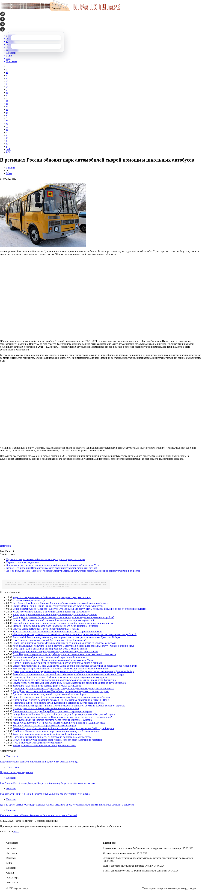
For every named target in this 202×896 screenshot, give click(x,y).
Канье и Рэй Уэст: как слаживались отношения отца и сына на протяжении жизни (57, 631)
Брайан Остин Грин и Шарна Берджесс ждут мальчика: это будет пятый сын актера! (51, 568)
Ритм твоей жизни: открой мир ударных (65, 584)
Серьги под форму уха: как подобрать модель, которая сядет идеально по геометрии (38, 582)
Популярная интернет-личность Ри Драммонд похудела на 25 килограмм (52, 737)
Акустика (11, 853)
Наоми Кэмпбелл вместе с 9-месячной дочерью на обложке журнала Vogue (53, 660)
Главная (10, 167)
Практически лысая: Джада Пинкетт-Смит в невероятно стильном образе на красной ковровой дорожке (69, 705)
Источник (5, 545)
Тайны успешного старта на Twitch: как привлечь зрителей (27, 584)
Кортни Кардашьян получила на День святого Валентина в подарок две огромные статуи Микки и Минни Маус (73, 645)
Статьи (10, 872)
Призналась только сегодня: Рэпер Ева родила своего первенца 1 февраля (52, 711)
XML (16, 831)
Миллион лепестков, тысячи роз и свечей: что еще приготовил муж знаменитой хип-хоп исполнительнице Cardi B (74, 634)
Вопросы (11, 858)
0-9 (8, 152)
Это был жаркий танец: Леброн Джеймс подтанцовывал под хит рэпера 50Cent (55, 651)
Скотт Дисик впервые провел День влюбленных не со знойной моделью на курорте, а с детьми (64, 643)
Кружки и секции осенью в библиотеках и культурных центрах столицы (45, 559)
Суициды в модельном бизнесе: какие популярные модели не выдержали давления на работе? (63, 617)
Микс (9, 173)
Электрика (12, 756)
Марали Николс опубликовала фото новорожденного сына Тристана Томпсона (55, 625)
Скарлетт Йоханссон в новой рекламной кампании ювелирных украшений (53, 620)
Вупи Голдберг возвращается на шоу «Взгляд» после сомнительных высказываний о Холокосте (64, 654)
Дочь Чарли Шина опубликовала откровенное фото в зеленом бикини (50, 648)
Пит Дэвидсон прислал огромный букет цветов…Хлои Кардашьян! (49, 640)
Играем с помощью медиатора (22, 562)
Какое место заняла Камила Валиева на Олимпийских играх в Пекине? (51, 611)
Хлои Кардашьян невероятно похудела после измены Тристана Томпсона (52, 719)
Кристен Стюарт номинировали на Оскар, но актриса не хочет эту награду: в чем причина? (62, 717)
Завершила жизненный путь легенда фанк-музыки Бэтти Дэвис (47, 685)
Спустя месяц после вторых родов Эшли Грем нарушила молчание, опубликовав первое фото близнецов (69, 682)
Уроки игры (12, 767)
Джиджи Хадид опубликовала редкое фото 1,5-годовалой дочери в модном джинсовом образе (63, 688)
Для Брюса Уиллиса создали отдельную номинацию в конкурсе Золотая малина (56, 731)
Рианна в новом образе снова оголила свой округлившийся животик (50, 657)
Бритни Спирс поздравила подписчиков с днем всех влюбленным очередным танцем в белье (63, 623)
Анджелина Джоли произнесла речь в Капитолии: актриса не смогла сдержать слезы (58, 702)
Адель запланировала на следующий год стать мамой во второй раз (49, 694)
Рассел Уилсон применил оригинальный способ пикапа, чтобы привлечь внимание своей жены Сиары (68, 674)
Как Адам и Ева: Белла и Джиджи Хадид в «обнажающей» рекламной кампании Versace (54, 565)
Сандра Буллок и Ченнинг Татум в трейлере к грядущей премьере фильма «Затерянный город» (64, 714)
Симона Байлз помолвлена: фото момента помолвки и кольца (46, 628)
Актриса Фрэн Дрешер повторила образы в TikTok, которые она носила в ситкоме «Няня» (61, 700)
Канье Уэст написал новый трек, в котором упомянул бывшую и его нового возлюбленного (62, 697)
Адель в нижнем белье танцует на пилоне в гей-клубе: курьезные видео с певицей (57, 663)
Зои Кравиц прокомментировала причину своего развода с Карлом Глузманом (55, 614)
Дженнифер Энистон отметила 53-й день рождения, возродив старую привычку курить (60, 677)
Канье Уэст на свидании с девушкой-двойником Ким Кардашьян (47, 734)
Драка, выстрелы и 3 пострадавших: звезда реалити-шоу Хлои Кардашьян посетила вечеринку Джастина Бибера (73, 671)
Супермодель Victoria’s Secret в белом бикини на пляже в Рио (46, 708)
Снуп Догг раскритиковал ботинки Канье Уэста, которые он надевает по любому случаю (61, 691)
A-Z (8, 149)
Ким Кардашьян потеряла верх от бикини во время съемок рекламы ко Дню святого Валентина (64, 680)
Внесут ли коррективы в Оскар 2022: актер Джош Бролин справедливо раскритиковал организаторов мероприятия (75, 665)
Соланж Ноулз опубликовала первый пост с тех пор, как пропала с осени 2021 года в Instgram (63, 728)
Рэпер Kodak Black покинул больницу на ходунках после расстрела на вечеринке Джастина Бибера (66, 637)
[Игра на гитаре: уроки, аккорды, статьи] (60, 10)
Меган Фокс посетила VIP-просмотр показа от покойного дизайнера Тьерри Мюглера (59, 722)
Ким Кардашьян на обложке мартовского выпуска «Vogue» (44, 725)
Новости (11, 777)
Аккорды (11, 848)
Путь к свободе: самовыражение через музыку (88, 582)
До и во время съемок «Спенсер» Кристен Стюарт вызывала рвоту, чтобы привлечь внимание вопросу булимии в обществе (73, 570)
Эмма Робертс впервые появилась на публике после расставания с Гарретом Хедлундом (60, 668)
